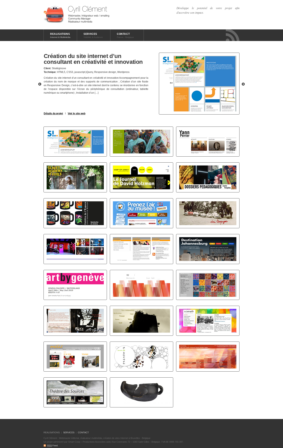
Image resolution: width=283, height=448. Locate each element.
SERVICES (93, 35)
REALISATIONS (60, 35)
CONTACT (125, 35)
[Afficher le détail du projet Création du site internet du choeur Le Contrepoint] (207, 321)
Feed (52, 445)
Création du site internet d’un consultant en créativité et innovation (93, 59)
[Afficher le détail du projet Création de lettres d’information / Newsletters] (75, 285)
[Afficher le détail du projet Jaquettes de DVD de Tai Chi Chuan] (75, 321)
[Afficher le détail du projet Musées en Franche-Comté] (75, 357)
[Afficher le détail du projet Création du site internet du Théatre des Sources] (75, 392)
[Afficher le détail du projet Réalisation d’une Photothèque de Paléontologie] (207, 357)
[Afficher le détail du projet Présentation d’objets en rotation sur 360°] (141, 392)
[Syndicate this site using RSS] (232, 35)
